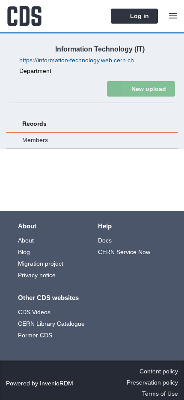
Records (34, 123)
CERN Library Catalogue (51, 307)
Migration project (40, 247)
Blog (24, 235)
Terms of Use (160, 393)
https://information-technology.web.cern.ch (76, 60)
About (26, 224)
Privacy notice (37, 258)
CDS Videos (34, 295)
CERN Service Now (124, 235)
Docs (105, 224)
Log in (138, 15)
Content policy (158, 371)
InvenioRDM (56, 383)
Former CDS (35, 318)
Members (35, 139)
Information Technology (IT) (100, 49)
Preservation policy (152, 382)
